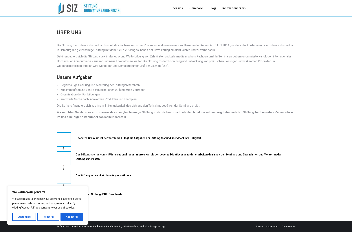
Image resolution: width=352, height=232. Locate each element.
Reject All (48, 216)
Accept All (72, 216)
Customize (24, 216)
